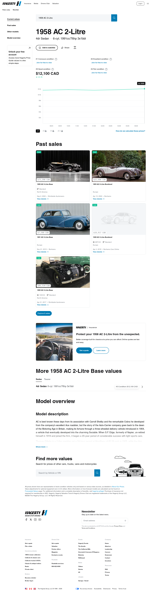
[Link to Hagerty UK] (34, 588)
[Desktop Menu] (147, 3)
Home (107, 543)
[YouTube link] (40, 519)
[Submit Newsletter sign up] (125, 521)
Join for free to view (44, 62)
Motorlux (81, 555)
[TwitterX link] (31, 519)
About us (108, 546)
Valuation (54, 546)
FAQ (106, 569)
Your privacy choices (86, 588)
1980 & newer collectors (32, 554)
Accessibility (97, 588)
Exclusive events (57, 555)
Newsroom (108, 555)
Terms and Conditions (88, 528)
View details (41, 199)
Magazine (55, 552)
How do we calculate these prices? (130, 131)
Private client (29, 569)
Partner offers (56, 549)
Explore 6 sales (44, 313)
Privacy (107, 572)
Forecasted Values (31, 491)
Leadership (108, 549)
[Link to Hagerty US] (26, 588)
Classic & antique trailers (33, 563)
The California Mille (84, 549)
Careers (107, 552)
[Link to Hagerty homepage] (36, 513)
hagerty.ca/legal (98, 491)
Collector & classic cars (32, 557)
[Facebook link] (26, 519)
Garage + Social (83, 580)
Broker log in (29, 580)
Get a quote (84, 350)
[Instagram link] (35, 519)
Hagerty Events (83, 543)
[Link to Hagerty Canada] (30, 588)
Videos (80, 566)
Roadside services (58, 563)
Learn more (100, 350)
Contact (107, 558)
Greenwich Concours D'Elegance (88, 552)
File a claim (28, 546)
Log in (140, 3)
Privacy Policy (118, 526)
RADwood (81, 558)
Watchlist (16, 10)
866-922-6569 (56, 566)
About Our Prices (118, 486)
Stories (80, 569)
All (79, 572)
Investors (108, 561)
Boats (27, 566)
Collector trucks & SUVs (33, 560)
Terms (107, 575)
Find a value (6, 10)
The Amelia (81, 546)
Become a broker (30, 578)
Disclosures (106, 588)
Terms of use (122, 588)
